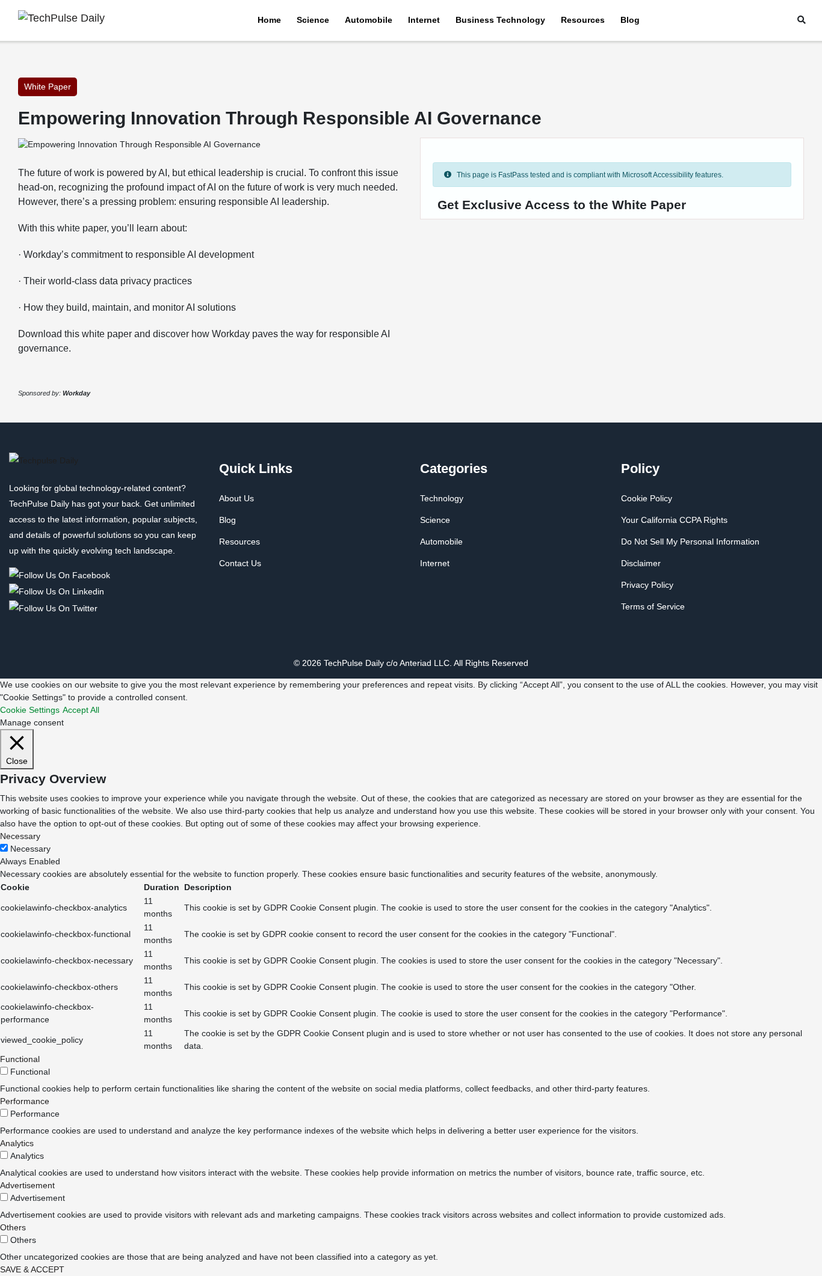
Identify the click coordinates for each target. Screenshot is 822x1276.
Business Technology (500, 20)
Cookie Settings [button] (30, 710)
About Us (236, 498)
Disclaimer (641, 563)
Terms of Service (653, 606)
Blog (630, 20)
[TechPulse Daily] (61, 574)
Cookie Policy (646, 498)
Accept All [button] (81, 710)
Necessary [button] (20, 836)
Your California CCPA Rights (674, 520)
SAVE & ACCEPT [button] (32, 1269)
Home (269, 20)
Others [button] (13, 1227)
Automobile (368, 20)
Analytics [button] (17, 1143)
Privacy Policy (647, 585)
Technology (441, 498)
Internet (424, 20)
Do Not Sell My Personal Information (690, 541)
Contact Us (240, 563)
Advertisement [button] (27, 1185)
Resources (583, 20)
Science (313, 20)
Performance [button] (24, 1101)
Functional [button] (20, 1059)
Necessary (30, 848)
